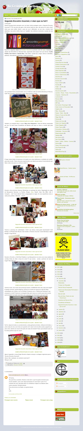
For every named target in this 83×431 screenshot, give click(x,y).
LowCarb (57, 97)
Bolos (56, 56)
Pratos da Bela (61, 194)
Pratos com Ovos (59, 121)
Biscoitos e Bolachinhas (61, 52)
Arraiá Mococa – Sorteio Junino (68, 168)
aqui (44, 49)
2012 (58, 333)
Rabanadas (61, 282)
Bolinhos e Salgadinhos (61, 54)
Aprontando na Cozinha (61, 40)
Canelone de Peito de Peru (65, 300)
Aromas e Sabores (62, 189)
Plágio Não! (58, 117)
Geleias (57, 88)
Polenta (57, 119)
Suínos (57, 143)
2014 (58, 274)
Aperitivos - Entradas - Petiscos (63, 38)
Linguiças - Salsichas (60, 94)
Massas (57, 99)
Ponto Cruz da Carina (63, 220)
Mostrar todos (76, 213)
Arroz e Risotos (59, 42)
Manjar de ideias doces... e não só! (66, 204)
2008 (58, 342)
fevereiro (61, 328)
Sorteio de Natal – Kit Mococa (67, 176)
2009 (58, 340)
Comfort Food (59, 66)
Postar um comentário (10, 397)
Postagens (60, 383)
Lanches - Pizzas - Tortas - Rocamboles (65, 92)
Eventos (57, 80)
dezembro (61, 278)
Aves (56, 44)
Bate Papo (58, 48)
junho (60, 318)
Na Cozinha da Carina (22, 6)
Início (6, 15)
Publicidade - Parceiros (61, 131)
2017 (58, 267)
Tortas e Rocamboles (60, 145)
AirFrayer (57, 36)
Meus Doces (58, 101)
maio (60, 321)
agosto (60, 314)
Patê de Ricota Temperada (65, 287)
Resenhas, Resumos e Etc (64, 225)
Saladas (57, 135)
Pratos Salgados (59, 125)
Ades (32, 192)
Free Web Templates (57, 427)
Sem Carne (58, 139)
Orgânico (57, 109)
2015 (58, 271)
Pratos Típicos (59, 127)
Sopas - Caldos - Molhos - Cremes (64, 141)
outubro (61, 309)
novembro (61, 280)
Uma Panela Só (59, 147)
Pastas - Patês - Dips (60, 113)
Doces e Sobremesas (60, 74)
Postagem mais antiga (47, 400)
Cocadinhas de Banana (64, 302)
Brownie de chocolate (62, 210)
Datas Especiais (59, 70)
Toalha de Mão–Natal (62, 221)
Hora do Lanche (59, 90)
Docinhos (57, 76)
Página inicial (29, 400)
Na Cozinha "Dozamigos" (61, 105)
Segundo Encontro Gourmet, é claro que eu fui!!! (26, 21)
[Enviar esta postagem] (24, 363)
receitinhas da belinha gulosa (65, 209)
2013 (58, 276)
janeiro (60, 330)
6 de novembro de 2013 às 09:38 (15, 394)
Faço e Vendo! (59, 82)
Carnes (57, 60)
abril (60, 323)
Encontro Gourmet (26, 49)
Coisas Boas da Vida (60, 62)
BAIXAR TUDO (38, 121)
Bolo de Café (61, 293)
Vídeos (57, 149)
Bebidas (57, 50)
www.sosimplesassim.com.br (16, 375)
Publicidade (13, 15)
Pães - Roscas (59, 111)
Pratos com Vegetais (60, 123)
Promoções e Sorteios (61, 129)
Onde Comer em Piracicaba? (62, 107)
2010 (58, 337)
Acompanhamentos (60, 34)
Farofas (57, 84)
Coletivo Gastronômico (61, 64)
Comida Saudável (60, 68)
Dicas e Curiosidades (60, 72)
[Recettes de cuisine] (60, 416)
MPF (56, 103)
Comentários (60, 386)
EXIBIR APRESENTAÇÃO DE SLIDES (24, 121)
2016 (58, 269)
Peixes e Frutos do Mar (61, 115)
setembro (61, 311)
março (60, 325)
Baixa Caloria (58, 46)
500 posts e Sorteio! (65, 159)
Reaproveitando (59, 133)
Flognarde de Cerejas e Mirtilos (65, 195)
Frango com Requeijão (64, 285)
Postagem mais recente (11, 400)
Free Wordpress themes (48, 427)
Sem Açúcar (58, 137)
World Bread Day (59, 151)
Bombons (57, 58)
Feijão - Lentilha (59, 86)
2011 (58, 335)
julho (60, 316)
